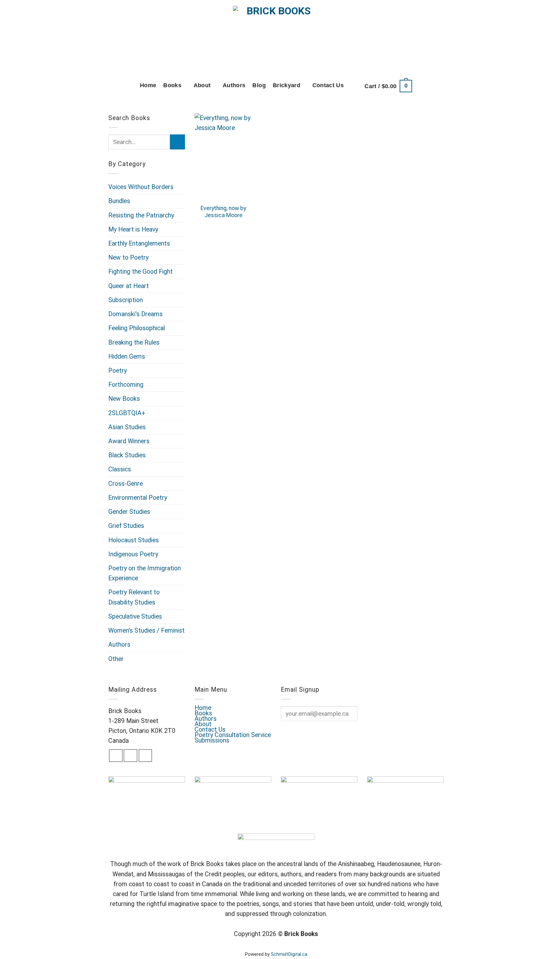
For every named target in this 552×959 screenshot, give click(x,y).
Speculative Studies (135, 616)
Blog (258, 85)
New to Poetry (128, 257)
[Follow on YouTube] (145, 755)
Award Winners (129, 441)
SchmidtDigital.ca (289, 954)
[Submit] (177, 141)
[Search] (354, 86)
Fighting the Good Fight (140, 271)
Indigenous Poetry (133, 554)
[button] (388, 86)
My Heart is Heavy (133, 229)
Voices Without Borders (140, 187)
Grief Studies (126, 525)
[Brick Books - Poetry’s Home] (276, 37)
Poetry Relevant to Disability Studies (134, 597)
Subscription (125, 300)
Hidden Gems (126, 356)
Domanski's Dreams (135, 314)
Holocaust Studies (133, 540)
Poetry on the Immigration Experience (144, 573)
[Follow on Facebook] (116, 755)
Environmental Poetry (137, 497)
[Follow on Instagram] (130, 755)
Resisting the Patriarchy (141, 215)
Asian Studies (127, 427)
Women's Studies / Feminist (146, 630)
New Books (124, 398)
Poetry (117, 370)
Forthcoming (125, 384)
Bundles (119, 201)
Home (148, 85)
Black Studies (127, 455)
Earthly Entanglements (139, 243)
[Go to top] (537, 949)
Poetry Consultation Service (233, 735)
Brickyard (286, 85)
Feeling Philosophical (136, 328)
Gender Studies (129, 511)
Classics (119, 469)
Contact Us (328, 85)
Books (172, 85)
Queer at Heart (128, 286)
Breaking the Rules (133, 342)
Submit (299, 734)
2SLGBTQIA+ (126, 413)
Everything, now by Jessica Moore (223, 212)
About (202, 85)
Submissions (212, 740)
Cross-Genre (125, 483)
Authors (234, 85)
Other (116, 659)
